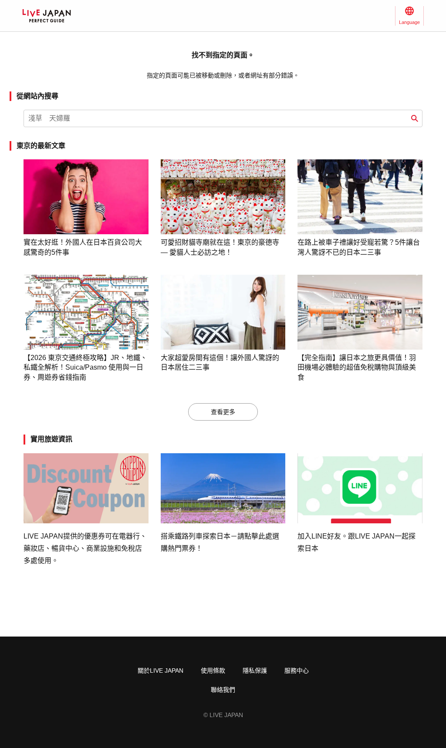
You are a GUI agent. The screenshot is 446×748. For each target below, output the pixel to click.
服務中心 (296, 670)
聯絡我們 (223, 689)
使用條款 (213, 670)
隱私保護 (255, 670)
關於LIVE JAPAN (160, 670)
